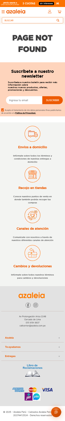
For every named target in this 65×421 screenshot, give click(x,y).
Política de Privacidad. (25, 113)
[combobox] (32, 20)
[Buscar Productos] (58, 20)
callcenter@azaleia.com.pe (33, 325)
